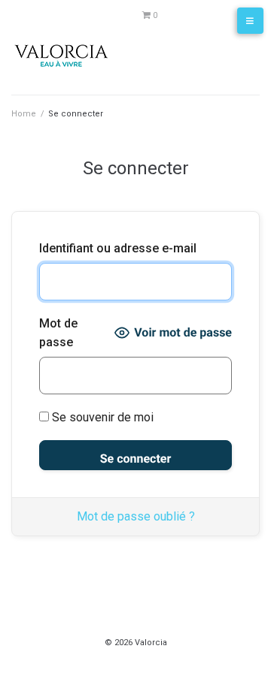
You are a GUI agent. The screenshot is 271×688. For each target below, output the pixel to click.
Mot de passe (58, 333)
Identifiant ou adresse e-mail (117, 248)
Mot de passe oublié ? (136, 516)
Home (23, 114)
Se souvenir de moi (101, 417)
